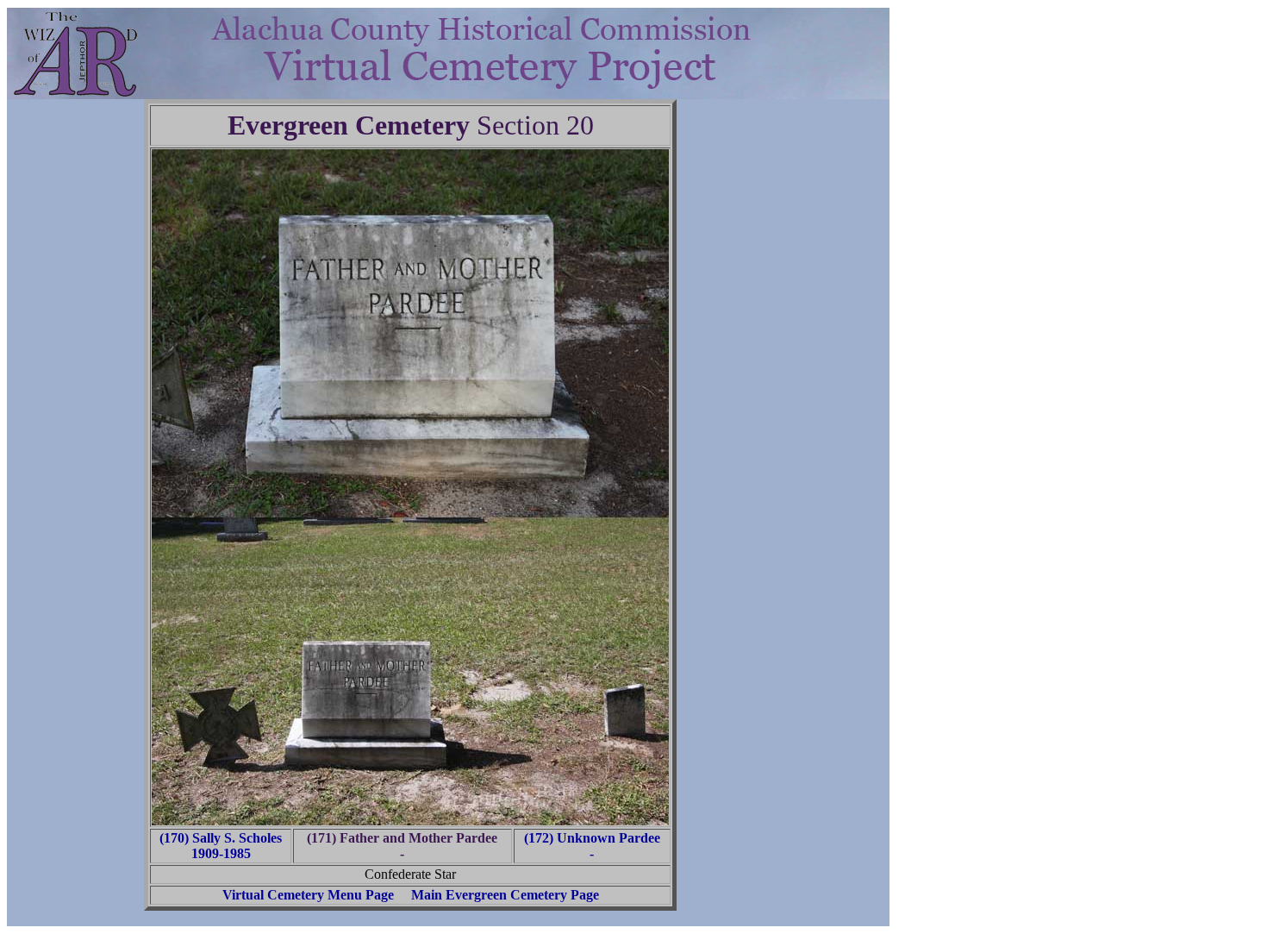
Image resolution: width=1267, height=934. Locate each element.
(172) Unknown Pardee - (592, 846)
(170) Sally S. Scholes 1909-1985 (220, 846)
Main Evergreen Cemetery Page (505, 894)
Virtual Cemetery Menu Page (308, 894)
